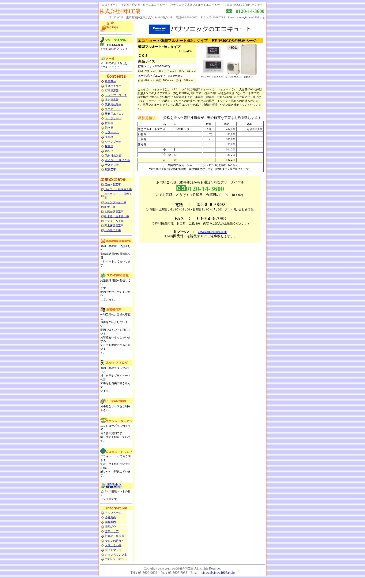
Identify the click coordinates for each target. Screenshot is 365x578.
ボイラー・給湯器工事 (118, 189)
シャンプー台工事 (115, 202)
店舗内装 (110, 81)
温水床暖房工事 (114, 225)
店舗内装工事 (112, 184)
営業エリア (112, 531)
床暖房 (109, 146)
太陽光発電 (112, 165)
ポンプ (109, 151)
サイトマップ (113, 550)
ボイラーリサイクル (117, 160)
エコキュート (113, 109)
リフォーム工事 (114, 221)
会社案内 (110, 517)
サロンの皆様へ (114, 540)
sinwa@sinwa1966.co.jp (251, 17)
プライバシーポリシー (115, 559)
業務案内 (110, 522)
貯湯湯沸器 (112, 90)
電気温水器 (112, 99)
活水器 (109, 127)
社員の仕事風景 (114, 536)
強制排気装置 (113, 155)
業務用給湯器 (113, 104)
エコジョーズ (113, 118)
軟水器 (109, 123)
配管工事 (110, 169)
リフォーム (112, 132)
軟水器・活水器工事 (116, 216)
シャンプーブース (116, 95)
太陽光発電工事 (114, 211)
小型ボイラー (113, 85)
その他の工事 (112, 230)
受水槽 (109, 137)
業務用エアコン (114, 113)
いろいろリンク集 (116, 554)
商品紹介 (110, 526)
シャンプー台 (113, 141)
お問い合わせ (113, 545)
